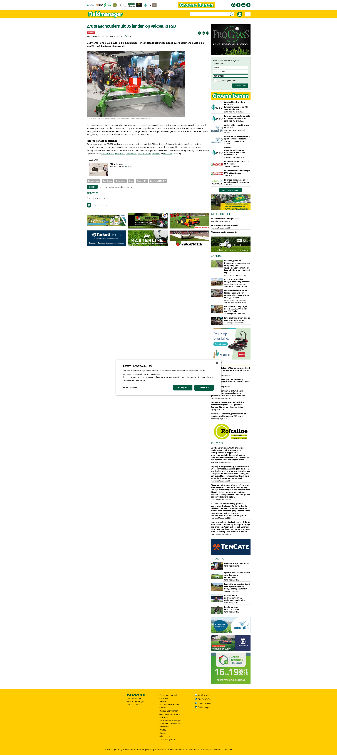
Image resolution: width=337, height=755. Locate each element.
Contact (162, 707)
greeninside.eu (216, 749)
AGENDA (216, 256)
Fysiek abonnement (168, 695)
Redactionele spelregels (170, 720)
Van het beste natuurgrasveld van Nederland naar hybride (234, 597)
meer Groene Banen (231, 190)
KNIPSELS (217, 443)
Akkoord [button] (204, 387)
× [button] (217, 363)
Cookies (163, 733)
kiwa (131, 181)
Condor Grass (107, 153)
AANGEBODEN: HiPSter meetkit (225, 225)
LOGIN (92, 187)
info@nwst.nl (203, 695)
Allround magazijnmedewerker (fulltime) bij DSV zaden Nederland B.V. (234, 151)
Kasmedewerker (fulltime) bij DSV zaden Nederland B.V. (237, 117)
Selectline (167, 153)
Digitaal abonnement (168, 710)
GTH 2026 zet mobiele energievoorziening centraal (237, 280)
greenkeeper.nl (128, 749)
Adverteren (164, 736)
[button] (130, 387)
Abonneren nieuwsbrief (169, 714)
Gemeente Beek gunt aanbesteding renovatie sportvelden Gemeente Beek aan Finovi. (230, 381)
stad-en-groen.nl (144, 749)
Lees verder (140, 380)
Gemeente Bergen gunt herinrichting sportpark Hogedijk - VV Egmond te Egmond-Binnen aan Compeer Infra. (227, 404)
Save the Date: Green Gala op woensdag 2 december (237, 319)
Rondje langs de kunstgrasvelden (231, 608)
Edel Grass (120, 153)
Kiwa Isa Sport (144, 153)
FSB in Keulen (116, 164)
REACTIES (92, 193)
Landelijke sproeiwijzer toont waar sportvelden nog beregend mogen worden (237, 586)
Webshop (163, 701)
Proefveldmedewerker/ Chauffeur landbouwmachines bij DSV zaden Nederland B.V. (236, 105)
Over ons (163, 698)
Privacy (162, 729)
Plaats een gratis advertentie (224, 232)
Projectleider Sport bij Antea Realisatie (236, 126)
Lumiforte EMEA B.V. (158, 181)
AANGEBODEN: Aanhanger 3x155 (225, 218)
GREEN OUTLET (220, 214)
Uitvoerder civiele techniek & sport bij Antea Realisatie (237, 137)
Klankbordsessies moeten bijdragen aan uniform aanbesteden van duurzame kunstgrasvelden (236, 294)
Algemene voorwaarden (170, 723)
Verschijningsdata (167, 739)
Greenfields (131, 153)
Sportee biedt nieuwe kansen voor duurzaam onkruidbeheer (237, 575)
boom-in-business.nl (198, 749)
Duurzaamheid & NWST (170, 704)
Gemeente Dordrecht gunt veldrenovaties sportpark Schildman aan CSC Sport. (230, 414)
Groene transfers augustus (236, 563)
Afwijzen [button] (182, 387)
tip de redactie (100, 205)
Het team (163, 717)
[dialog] (168, 377)
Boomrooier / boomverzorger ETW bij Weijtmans (237, 171)
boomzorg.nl (160, 749)
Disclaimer (164, 726)
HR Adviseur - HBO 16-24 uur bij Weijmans (236, 162)
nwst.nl (228, 749)
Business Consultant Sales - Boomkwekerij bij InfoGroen (236, 181)
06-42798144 (204, 703)
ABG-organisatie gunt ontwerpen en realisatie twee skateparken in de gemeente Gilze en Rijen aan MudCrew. (228, 393)
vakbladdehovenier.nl (177, 749)
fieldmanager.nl (112, 749)
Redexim (156, 153)
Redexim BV (141, 181)
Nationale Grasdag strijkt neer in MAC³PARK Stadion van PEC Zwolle (235, 308)
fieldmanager (204, 707)
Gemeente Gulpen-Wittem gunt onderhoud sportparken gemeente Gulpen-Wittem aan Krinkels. (230, 370)
